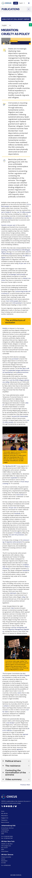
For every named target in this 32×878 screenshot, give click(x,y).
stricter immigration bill (19, 627)
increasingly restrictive (15, 274)
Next (28, 785)
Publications (4, 820)
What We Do (4, 815)
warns (19, 693)
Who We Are (4, 813)
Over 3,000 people (12, 301)
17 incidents (17, 533)
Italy (12, 608)
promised (15, 359)
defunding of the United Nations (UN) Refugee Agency (15, 250)
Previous (23, 785)
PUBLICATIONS (10, 9)
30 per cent (22, 263)
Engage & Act (4, 818)
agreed (19, 749)
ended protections (22, 372)
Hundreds (17, 513)
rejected (25, 734)
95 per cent (13, 508)
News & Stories (5, 822)
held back (13, 593)
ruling (23, 597)
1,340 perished (16, 303)
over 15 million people (24, 212)
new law (9, 723)
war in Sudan (5, 212)
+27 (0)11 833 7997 (8, 838)
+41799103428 (7, 865)
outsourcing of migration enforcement (15, 541)
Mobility (5, 328)
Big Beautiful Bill (11, 466)
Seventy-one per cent (8, 225)
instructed (19, 495)
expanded (14, 478)
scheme (6, 706)
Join (15, 3)
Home (2, 811)
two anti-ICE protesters (16, 535)
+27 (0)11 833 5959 (8, 836)
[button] (21, 3)
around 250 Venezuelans (20, 416)
